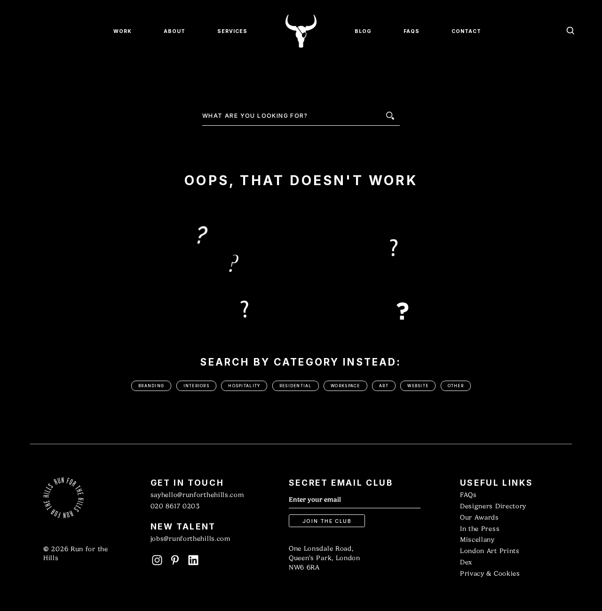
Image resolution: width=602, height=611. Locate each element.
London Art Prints (490, 550)
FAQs (468, 494)
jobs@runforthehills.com (190, 538)
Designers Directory (493, 506)
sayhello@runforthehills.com (197, 494)
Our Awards (479, 517)
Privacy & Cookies (490, 573)
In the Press (479, 528)
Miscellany (477, 539)
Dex (466, 562)
